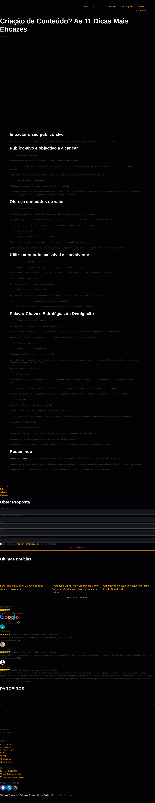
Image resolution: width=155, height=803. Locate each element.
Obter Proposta (127, 7)
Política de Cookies (27, 795)
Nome (2, 522)
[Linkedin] (9, 788)
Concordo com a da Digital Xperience (29, 544)
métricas (59, 380)
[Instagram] (15, 788)
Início (86, 7)
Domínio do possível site (10, 515)
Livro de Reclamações (46, 795)
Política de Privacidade (9, 795)
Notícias (141, 7)
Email (2, 529)
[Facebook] (3, 788)
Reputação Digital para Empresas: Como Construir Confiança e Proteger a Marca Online (75, 589)
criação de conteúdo (19, 458)
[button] (1, 704)
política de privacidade (27, 544)
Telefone (4, 536)
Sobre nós (112, 7)
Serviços (96, 7)
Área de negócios (8, 508)
